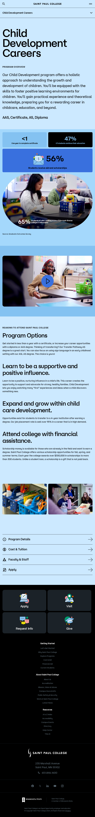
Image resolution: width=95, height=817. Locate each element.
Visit (69, 606)
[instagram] (62, 786)
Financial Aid (47, 664)
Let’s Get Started (47, 648)
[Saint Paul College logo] (47, 4)
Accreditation (47, 683)
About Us (47, 679)
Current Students (47, 668)
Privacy (68, 811)
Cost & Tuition (17, 549)
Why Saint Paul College (47, 652)
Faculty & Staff (18, 559)
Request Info (24, 628)
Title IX (47, 734)
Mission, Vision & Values (47, 687)
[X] (40, 786)
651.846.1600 (49, 772)
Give (69, 628)
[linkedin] (47, 786)
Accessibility (47, 718)
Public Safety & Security (47, 695)
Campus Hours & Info (47, 691)
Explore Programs (47, 656)
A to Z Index (47, 714)
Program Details (19, 539)
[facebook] (32, 786)
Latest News (47, 703)
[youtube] (55, 786)
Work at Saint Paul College (47, 699)
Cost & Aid (47, 660)
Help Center (47, 730)
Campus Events (47, 722)
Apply (12, 569)
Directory (47, 726)
